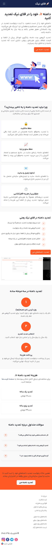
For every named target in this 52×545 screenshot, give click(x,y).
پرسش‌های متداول (40, 507)
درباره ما (44, 496)
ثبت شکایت (43, 500)
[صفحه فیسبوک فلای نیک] (7, 540)
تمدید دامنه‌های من (40, 252)
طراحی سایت (8, 544)
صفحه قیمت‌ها (8, 379)
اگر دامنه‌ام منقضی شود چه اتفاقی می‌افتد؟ (33, 435)
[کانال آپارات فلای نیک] (16, 540)
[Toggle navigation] (4, 4)
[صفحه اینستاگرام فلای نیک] (3, 540)
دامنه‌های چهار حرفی (40, 520)
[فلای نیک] (42, 4)
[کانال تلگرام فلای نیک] (12, 540)
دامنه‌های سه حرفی (40, 517)
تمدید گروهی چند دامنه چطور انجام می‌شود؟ (32, 445)
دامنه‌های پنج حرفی (40, 524)
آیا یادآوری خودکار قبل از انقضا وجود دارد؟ (34, 456)
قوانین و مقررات (41, 503)
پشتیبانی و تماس (41, 510)
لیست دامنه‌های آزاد (40, 527)
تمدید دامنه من (42, 49)
